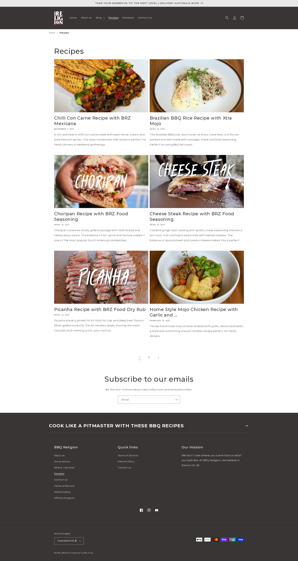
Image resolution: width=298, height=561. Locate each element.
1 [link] (140, 357)
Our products (62, 461)
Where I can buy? (64, 467)
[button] (100, 17)
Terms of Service (64, 486)
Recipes (64, 33)
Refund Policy (126, 461)
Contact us (60, 480)
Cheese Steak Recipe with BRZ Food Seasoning (192, 216)
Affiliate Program (64, 498)
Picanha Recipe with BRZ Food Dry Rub (100, 309)
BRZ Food (88, 553)
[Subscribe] (176, 400)
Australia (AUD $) (67, 541)
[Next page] (158, 357)
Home (52, 33)
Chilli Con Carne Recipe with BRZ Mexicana (92, 120)
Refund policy (62, 492)
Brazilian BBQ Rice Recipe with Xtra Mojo (191, 120)
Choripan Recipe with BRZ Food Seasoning (91, 216)
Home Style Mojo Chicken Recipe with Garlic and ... (194, 312)
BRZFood (66, 553)
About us (59, 455)
